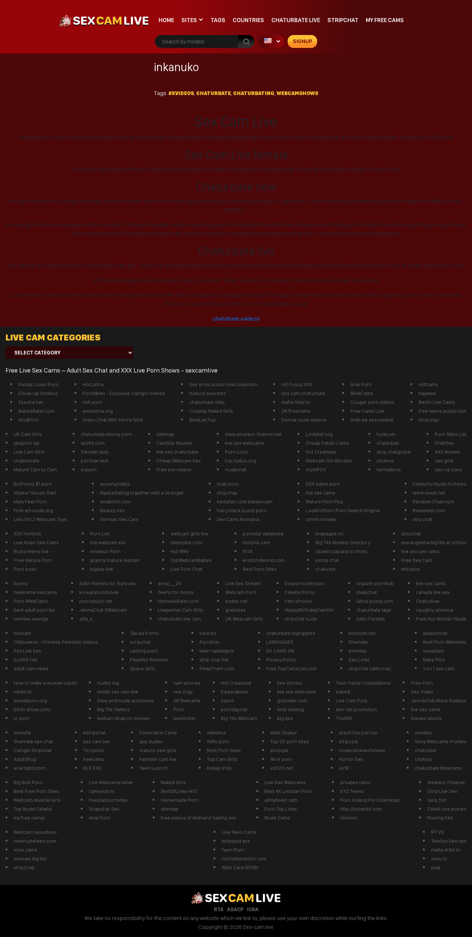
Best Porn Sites (260, 569)
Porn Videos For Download (369, 800)
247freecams (295, 411)
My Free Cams (385, 20)
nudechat (235, 469)
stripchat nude (301, 619)
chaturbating (253, 93)
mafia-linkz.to (295, 402)
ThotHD (344, 718)
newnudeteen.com (35, 841)
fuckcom (385, 434)
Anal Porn (361, 384)
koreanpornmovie (99, 592)
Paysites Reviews (149, 659)
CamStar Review (174, 443)
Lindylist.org (319, 434)
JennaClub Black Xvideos (438, 700)
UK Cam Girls (28, 434)
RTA (218, 909)
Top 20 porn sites (289, 741)
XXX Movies (447, 452)
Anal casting (290, 709)
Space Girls (142, 668)
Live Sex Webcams (285, 782)
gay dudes (151, 741)
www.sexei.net (429, 493)
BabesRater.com (36, 411)
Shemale (358, 642)
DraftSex (444, 443)
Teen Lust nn (153, 768)
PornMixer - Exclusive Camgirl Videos (124, 393)
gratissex (235, 610)
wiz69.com (93, 443)
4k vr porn (281, 759)
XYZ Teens (352, 791)
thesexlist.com (429, 510)
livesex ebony (426, 718)
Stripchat (342, 20)
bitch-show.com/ (32, 709)
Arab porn (228, 484)
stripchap (24, 867)
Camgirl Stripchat (33, 750)
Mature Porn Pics (324, 501)
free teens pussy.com (442, 411)
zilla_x (86, 619)
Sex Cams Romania (238, 519)
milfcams (428, 384)
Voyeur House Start (35, 493)
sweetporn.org (30, 700)
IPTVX (437, 832)
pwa (435, 867)
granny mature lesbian (115, 560)
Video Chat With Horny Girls (113, 420)
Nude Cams (277, 818)
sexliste (22, 732)
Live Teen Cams (239, 832)
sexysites (433, 651)
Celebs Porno (300, 592)
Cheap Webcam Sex (178, 461)
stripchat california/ (369, 668)
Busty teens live (31, 551)
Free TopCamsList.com (291, 668)
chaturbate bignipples (290, 633)
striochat (411, 533)
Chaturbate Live (295, 20)
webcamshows (297, 93)
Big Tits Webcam (239, 718)
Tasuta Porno (144, 633)
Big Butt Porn (28, 782)
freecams (93, 759)
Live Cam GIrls (29, 452)
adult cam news (31, 668)
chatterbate (26, 461)
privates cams (355, 782)
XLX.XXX (92, 768)
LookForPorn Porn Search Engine (343, 510)
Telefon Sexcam (448, 841)
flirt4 (248, 551)
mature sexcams (207, 393)
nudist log (108, 683)
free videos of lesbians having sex (198, 818)
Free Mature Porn (33, 560)
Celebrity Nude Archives (439, 484)
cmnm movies (321, 519)
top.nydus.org (240, 461)
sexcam (22, 633)
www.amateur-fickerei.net (253, 434)
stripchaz (429, 420)
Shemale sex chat (33, 741)
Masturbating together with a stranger (142, 493)
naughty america (434, 610)
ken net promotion (356, 709)
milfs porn (218, 741)
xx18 (344, 768)
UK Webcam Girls (244, 619)
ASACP (235, 909)
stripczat (348, 741)
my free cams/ (29, 818)
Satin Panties (370, 619)
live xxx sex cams (420, 551)
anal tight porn (30, 768)
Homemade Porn (179, 800)
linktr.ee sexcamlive (371, 420)
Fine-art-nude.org (33, 510)
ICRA (252, 909)
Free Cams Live (367, 411)
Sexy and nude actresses (125, 700)
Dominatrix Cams (158, 732)
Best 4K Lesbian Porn (288, 791)
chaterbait (387, 443)
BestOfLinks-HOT (179, 791)
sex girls (444, 461)
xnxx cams (25, 850)
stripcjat (279, 750)
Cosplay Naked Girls (211, 411)
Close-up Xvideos (38, 393)
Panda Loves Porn (38, 384)
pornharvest (94, 461)
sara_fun (437, 800)
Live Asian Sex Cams (36, 542)
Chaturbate (213, 93)
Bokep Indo (219, 768)
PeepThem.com (216, 668)
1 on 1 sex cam (438, 668)
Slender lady (94, 452)
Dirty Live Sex (442, 791)
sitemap (165, 434)
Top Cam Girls (222, 759)
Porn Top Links (280, 809)
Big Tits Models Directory (342, 542)
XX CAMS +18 (280, 651)
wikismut (216, 732)
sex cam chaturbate (303, 393)
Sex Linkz (358, 659)
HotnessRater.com (178, 601)
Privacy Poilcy (281, 659)
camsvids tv (101, 791)
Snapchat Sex (104, 809)
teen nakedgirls (216, 651)
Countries (248, 20)
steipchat (366, 592)
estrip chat (327, 560)
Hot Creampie (321, 452)
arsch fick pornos (358, 732)
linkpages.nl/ (329, 533)
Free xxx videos (173, 469)
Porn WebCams (31, 601)
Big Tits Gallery (113, 709)
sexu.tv (439, 858)
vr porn (22, 718)
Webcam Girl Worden (329, 461)
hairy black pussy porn (242, 510)
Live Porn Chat (186, 569)
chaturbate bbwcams (438, 768)
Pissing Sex (440, 818)
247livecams (187, 700)
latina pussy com (374, 601)
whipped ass (236, 841)
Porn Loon (236, 452)
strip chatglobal (393, 452)
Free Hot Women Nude (441, 619)
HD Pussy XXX (296, 384)
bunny (21, 583)
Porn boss (25, 569)
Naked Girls (173, 782)
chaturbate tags (373, 610)
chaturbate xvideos (236, 318)
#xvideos (181, 93)
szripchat (140, 642)
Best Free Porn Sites (36, 791)
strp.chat (422, 519)
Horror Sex (351, 759)
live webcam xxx (108, 542)
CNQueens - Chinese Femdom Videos (56, 642)
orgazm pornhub (375, 583)
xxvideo (423, 732)
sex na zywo (448, 469)
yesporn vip (26, 443)
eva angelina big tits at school (433, 542)
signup (302, 41)
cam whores (298, 601)
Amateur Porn (105, 551)
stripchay (227, 493)
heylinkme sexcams (35, 592)
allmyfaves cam (281, 800)
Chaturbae (428, 601)
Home (166, 20)
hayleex (427, 393)
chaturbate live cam (179, 619)
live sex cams (320, 493)
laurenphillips (115, 484)
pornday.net (234, 709)
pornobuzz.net (95, 601)
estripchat (94, 732)
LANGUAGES (280, 642)
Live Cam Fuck (351, 700)
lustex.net (236, 601)
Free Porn (422, 683)
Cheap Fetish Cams (327, 443)
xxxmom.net (362, 633)
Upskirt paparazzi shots (341, 551)
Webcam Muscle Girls (37, 800)
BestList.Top (202, 420)
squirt (227, 700)
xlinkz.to (23, 692)
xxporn (89, 469)
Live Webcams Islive (111, 782)
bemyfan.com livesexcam (245, 501)
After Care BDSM (240, 867)
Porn (178, 709)
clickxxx (385, 461)
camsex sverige (31, 619)
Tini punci (93, 750)
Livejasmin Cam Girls (180, 610)
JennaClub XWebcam (103, 610)
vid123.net (281, 768)
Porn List (100, 533)
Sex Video (422, 692)
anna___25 (169, 583)
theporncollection (304, 583)
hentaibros (388, 469)
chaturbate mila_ (207, 402)
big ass (285, 718)
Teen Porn (233, 850)
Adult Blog (25, 759)
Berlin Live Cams (437, 402)
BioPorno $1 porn (33, 484)
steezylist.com (186, 542)
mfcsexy (410, 569)
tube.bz (207, 633)
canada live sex (433, 592)
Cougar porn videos (372, 402)
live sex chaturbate (177, 452)
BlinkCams (361, 393)
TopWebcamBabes (191, 560)
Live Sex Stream (243, 583)
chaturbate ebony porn (106, 434)
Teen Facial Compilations (363, 683)
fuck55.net (25, 659)
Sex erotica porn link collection (223, 384)
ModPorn (28, 420)
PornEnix (209, 642)
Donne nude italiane (303, 420)
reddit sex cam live (117, 692)
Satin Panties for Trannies (107, 583)
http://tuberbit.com (361, 809)
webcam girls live (189, 533)
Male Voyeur (283, 732)
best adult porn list (34, 610)
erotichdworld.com (264, 560)
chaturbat (425, 750)
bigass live (101, 569)
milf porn (92, 402)
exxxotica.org (98, 411)
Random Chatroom (433, 501)
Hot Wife (179, 551)
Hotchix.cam (256, 542)
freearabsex (234, 692)
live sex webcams (244, 443)
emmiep (357, 651)
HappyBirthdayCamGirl (309, 610)
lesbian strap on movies (123, 718)
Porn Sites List (450, 434)
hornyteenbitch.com (244, 858)
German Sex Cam (119, 519)
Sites (189, 20)
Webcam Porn (240, 592)
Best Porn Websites (444, 642)
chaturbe (325, 569)
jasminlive (184, 718)
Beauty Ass (112, 510)
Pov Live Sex (27, 651)
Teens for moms (176, 592)
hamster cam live (158, 759)
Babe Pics (434, 659)
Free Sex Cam (416, 560)
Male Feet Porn (30, 501)
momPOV (316, 469)
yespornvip (435, 633)
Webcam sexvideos (35, 832)
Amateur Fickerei (446, 782)
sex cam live (96, 741)
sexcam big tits (30, 858)
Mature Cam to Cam (35, 469)
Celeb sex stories (446, 809)
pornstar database (263, 533)
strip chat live (214, 659)
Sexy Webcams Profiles (440, 741)
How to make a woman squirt (45, 683)
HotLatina (93, 384)
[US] (271, 41)
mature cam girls (157, 750)
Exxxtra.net (30, 402)
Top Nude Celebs (33, 809)
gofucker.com (292, 700)
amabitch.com (115, 501)
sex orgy (182, 692)
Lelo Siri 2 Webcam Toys (40, 519)
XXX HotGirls (27, 533)
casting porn (144, 651)
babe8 (343, 692)
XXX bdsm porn (323, 484)
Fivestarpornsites (108, 800)
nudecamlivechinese (362, 750)
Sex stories (289, 683)
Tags (218, 20)
